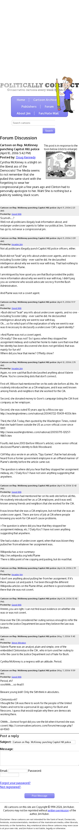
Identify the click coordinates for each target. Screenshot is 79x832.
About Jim (23, 113)
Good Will (16, 214)
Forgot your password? (15, 783)
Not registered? (10, 787)
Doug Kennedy (26, 157)
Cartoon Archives (45, 100)
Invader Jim (17, 244)
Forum (49, 106)
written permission (58, 810)
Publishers (29, 106)
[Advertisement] (39, 39)
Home (21, 100)
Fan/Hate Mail (49, 113)
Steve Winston (19, 642)
